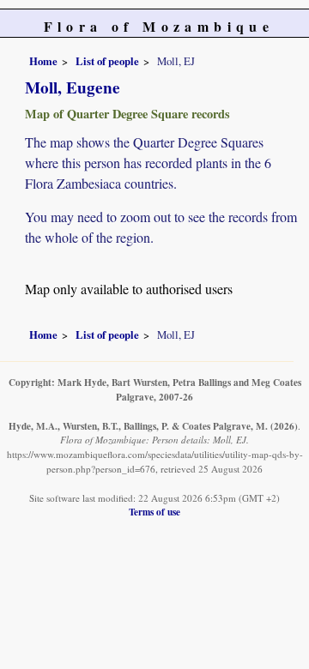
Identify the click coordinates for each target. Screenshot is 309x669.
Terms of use (154, 511)
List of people (107, 61)
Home (43, 61)
